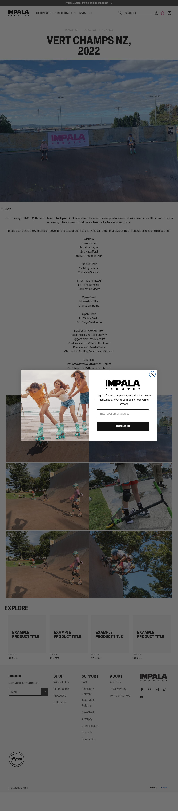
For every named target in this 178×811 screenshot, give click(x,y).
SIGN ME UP (123, 426)
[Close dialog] (152, 374)
